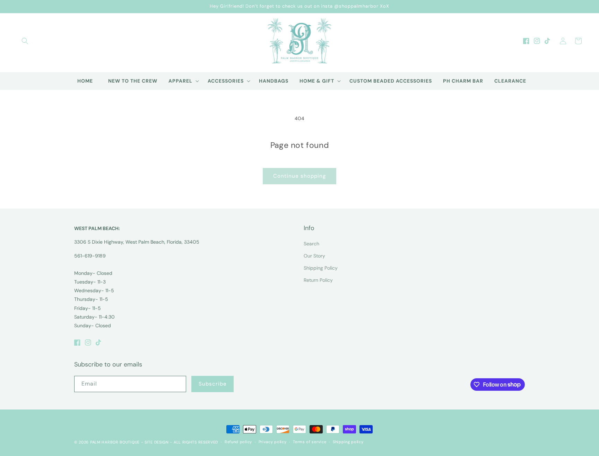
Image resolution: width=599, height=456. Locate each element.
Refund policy (238, 441)
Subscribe (213, 383)
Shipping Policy (321, 268)
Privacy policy (273, 441)
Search (311, 243)
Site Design (157, 442)
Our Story (314, 256)
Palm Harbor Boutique (115, 442)
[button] (25, 41)
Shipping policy (348, 441)
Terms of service (309, 441)
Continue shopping (299, 175)
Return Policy (318, 280)
